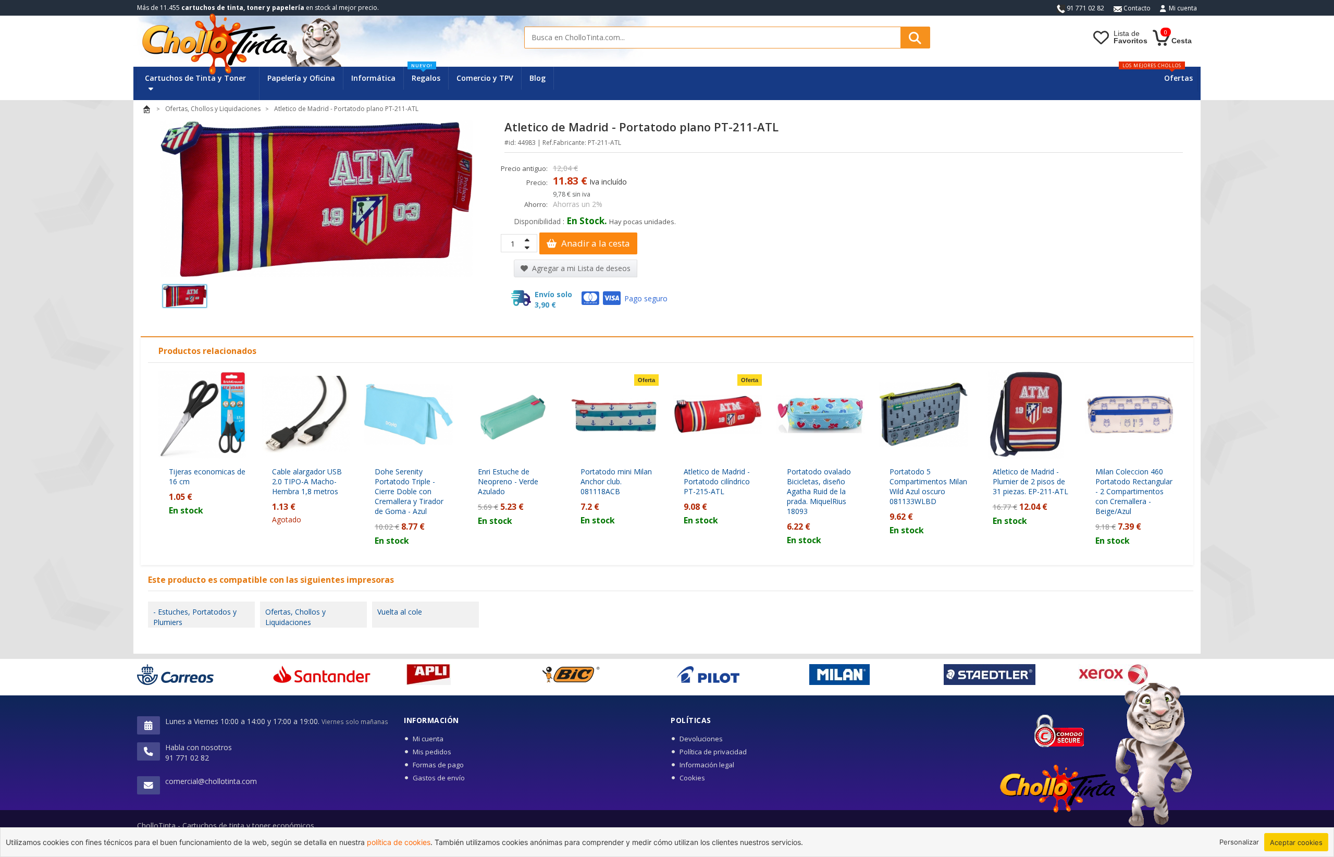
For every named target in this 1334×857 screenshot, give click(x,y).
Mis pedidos (432, 751)
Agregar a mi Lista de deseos (580, 268)
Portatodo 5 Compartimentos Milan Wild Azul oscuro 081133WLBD (928, 486)
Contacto (1136, 8)
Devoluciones (701, 738)
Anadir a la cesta (594, 243)
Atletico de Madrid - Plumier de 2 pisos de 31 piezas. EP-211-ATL (1030, 481)
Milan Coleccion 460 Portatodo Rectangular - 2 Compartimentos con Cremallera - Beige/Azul (1133, 491)
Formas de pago (438, 764)
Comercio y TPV (484, 78)
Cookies (692, 777)
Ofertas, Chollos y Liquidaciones (295, 617)
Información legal (707, 764)
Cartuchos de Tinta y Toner (195, 78)
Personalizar (1239, 842)
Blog (537, 78)
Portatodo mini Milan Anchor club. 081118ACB (616, 481)
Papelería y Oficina (301, 78)
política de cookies (398, 842)
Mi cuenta (1183, 8)
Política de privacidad (713, 751)
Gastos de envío (439, 777)
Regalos (425, 75)
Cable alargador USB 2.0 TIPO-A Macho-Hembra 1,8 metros (307, 481)
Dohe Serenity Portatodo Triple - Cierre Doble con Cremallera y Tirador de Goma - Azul (409, 491)
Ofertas (1178, 78)
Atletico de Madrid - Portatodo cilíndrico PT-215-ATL (717, 481)
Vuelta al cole (399, 612)
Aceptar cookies (1296, 842)
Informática (373, 78)
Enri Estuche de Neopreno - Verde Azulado (508, 481)
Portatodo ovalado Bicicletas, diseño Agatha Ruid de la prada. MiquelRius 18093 (819, 491)
